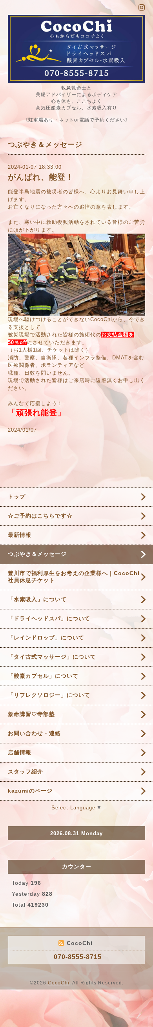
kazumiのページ (30, 791)
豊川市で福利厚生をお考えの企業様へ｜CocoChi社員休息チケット (74, 576)
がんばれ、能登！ (41, 177)
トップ (17, 496)
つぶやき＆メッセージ (37, 554)
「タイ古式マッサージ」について (52, 657)
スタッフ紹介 (25, 771)
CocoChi (58, 983)
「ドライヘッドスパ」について (49, 618)
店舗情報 (19, 752)
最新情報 (19, 535)
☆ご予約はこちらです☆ (40, 516)
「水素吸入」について (37, 599)
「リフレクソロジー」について (49, 695)
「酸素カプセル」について (43, 676)
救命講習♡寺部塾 (31, 714)
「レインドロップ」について (46, 637)
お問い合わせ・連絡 (34, 733)
